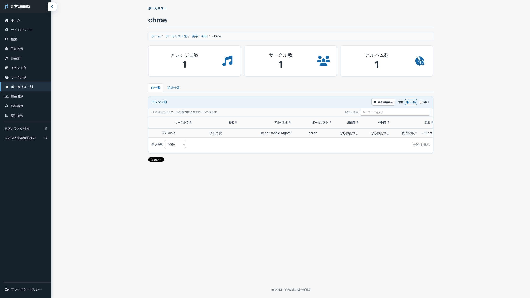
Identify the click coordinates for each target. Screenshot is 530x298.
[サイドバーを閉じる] (52, 6)
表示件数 (157, 144)
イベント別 (18, 68)
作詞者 (382, 122)
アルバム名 (281, 122)
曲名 (231, 122)
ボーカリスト (320, 122)
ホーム (15, 20)
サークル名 (181, 122)
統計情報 (17, 115)
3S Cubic (168, 133)
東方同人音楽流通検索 (20, 139)
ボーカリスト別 (22, 87)
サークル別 (18, 77)
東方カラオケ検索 (16, 129)
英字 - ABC (200, 36)
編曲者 (351, 122)
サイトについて (22, 30)
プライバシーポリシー (26, 289)
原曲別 (15, 58)
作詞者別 (17, 106)
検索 (14, 39)
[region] (290, 127)
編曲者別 (17, 96)
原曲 (427, 122)
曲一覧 (155, 88)
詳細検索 (17, 49)
